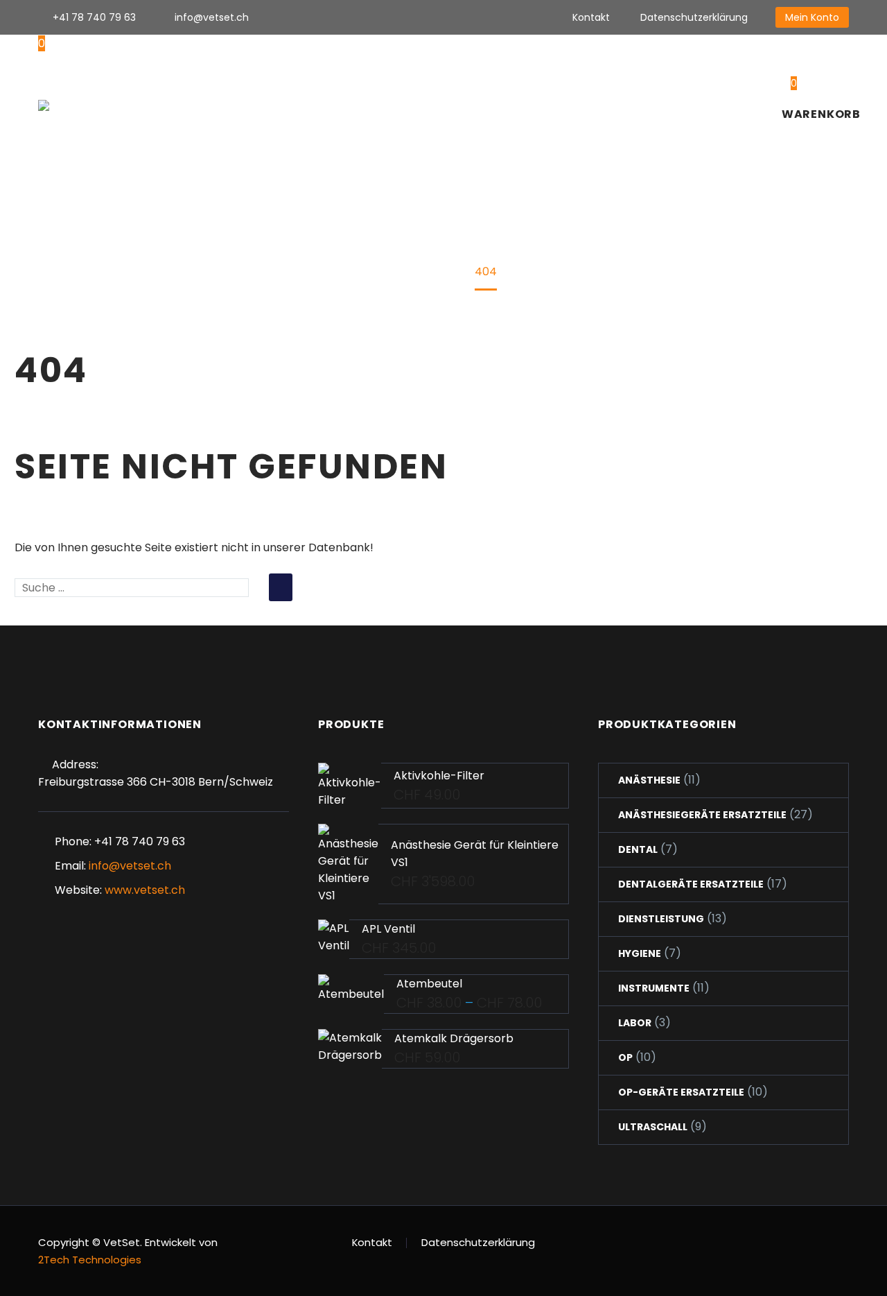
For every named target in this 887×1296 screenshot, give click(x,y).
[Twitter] (325, 17)
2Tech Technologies (89, 1259)
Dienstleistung (661, 919)
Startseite (217, 105)
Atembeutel (429, 984)
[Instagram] (345, 17)
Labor (634, 1023)
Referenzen (633, 105)
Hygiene (639, 953)
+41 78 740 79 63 (94, 17)
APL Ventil (388, 929)
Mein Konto (812, 17)
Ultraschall (652, 1127)
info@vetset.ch (212, 17)
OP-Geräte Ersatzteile (681, 1092)
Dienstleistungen (527, 105)
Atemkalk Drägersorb (453, 1038)
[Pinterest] (366, 17)
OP (625, 1057)
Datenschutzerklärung (694, 17)
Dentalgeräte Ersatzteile (691, 884)
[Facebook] (304, 17)
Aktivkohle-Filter (439, 776)
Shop (360, 105)
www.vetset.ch (145, 890)
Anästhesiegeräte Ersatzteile (702, 815)
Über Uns (296, 105)
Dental (638, 849)
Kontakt (591, 17)
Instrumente (654, 988)
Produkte (425, 105)
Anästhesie (649, 780)
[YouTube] (387, 17)
